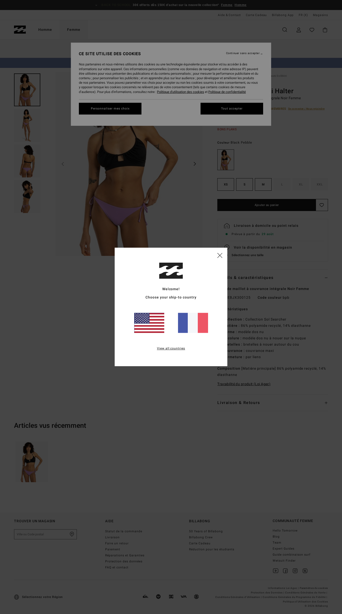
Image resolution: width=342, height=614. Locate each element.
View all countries (171, 348)
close (219, 255)
